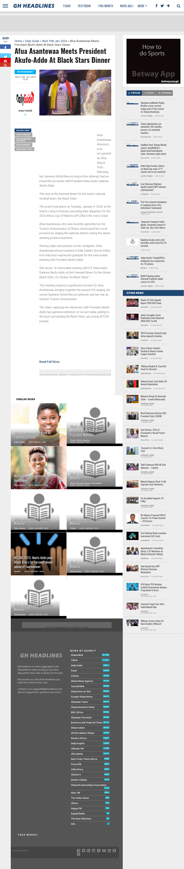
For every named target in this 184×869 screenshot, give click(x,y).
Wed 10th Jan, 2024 (54, 41)
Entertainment (23, 135)
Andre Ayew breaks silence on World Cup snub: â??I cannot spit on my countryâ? (153, 168)
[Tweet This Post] (5, 55)
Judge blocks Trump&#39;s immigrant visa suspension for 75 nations (153, 260)
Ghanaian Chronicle (81, 717)
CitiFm (74, 660)
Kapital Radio (78, 813)
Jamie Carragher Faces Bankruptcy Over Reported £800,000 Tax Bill (152, 318)
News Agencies (129, 6)
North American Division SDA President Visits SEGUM (153, 415)
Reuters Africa (79, 738)
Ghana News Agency (82, 681)
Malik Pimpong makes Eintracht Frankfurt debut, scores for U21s (152, 279)
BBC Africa (77, 712)
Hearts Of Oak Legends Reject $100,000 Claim (151, 302)
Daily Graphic (78, 743)
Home (18, 41)
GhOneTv (76, 774)
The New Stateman (81, 818)
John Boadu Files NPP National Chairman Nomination (150, 569)
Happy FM (76, 808)
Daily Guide (32, 41)
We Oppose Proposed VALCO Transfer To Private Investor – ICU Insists (153, 518)
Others (74, 803)
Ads (73, 823)
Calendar (166, 93)
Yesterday (84, 6)
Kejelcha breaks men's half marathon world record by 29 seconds (153, 242)
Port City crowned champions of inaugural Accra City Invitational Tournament (154, 205)
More (141, 6)
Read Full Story (49, 361)
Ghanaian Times (79, 702)
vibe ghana (77, 753)
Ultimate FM (77, 748)
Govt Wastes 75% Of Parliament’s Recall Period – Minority (153, 432)
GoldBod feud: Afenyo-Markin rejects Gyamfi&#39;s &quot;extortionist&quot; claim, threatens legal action (154, 149)
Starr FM (75, 792)
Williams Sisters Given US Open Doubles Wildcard (152, 622)
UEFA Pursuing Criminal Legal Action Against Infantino (153, 335)
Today (67, 6)
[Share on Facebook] (5, 46)
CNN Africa (77, 769)
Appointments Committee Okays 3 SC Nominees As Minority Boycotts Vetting (152, 551)
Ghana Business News (83, 707)
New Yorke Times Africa (84, 759)
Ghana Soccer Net (81, 691)
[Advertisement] (66, 148)
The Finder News (80, 798)
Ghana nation (78, 727)
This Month (105, 6)
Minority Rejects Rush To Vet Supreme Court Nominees (153, 483)
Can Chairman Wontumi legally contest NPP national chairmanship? (153, 187)
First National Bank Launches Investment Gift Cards (154, 535)
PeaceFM (76, 764)
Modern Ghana (79, 779)
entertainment (23, 145)
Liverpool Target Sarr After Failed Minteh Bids (152, 606)
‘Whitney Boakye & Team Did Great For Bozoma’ (153, 368)
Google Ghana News (82, 696)
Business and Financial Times (86, 722)
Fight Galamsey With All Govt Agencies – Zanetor (153, 466)
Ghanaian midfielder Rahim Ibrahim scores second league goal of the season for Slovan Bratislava (152, 107)
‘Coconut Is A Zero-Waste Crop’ (152, 450)
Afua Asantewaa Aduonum (23, 140)
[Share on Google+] (5, 64)
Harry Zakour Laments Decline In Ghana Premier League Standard (152, 351)
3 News (75, 676)
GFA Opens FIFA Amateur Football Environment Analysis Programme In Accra (154, 587)
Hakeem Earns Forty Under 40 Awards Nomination (154, 383)
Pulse (74, 670)
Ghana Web (77, 655)
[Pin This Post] (5, 60)
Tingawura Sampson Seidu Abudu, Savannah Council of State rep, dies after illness (153, 224)
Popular (135, 93)
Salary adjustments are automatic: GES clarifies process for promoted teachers (151, 128)
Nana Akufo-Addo (24, 149)
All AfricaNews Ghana (82, 733)
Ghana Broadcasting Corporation (88, 785)
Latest (150, 93)
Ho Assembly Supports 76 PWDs (152, 500)
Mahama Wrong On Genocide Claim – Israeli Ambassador (153, 398)
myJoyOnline (77, 686)
